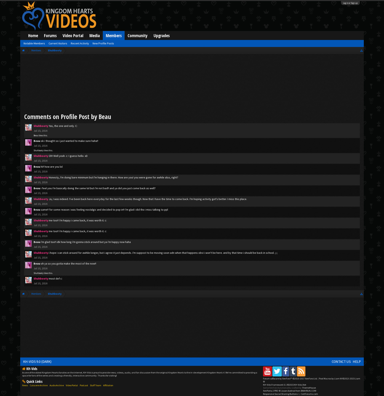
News (25, 385)
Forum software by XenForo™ (290, 378)
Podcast (84, 385)
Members (114, 35)
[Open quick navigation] (361, 50)
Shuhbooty (38, 150)
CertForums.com (309, 393)
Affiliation (108, 385)
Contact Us (341, 361)
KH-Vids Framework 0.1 (284, 384)
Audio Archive (57, 385)
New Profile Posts (103, 43)
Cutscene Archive (39, 385)
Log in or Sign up (350, 3)
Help (357, 361)
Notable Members (34, 43)
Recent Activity (80, 43)
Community (138, 35)
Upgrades (162, 35)
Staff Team (95, 385)
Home (33, 35)
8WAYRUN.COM (308, 390)
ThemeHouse (309, 387)
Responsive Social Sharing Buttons (280, 393)
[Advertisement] (192, 84)
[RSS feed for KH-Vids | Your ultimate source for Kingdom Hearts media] (301, 371)
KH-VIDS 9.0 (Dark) (37, 361)
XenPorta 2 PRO (270, 390)
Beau (36, 135)
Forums (50, 35)
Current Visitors (58, 43)
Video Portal (73, 35)
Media (94, 35)
